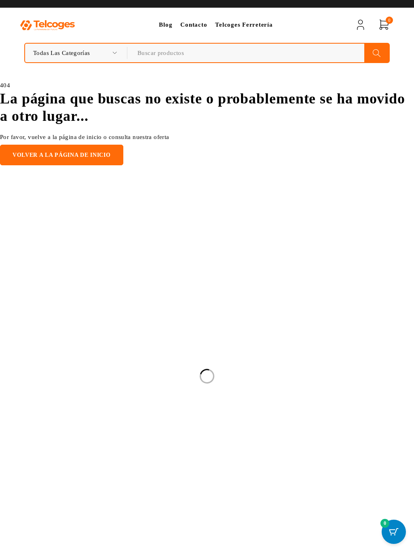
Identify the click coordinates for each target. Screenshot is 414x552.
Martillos (163, 379)
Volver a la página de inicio (62, 155)
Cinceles (163, 355)
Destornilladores (174, 342)
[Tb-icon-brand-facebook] (25, 426)
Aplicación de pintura (181, 330)
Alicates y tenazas (176, 306)
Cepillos (163, 391)
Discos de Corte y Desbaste (188, 367)
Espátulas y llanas (176, 424)
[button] (272, 309)
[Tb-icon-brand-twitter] (43, 426)
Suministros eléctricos (181, 318)
